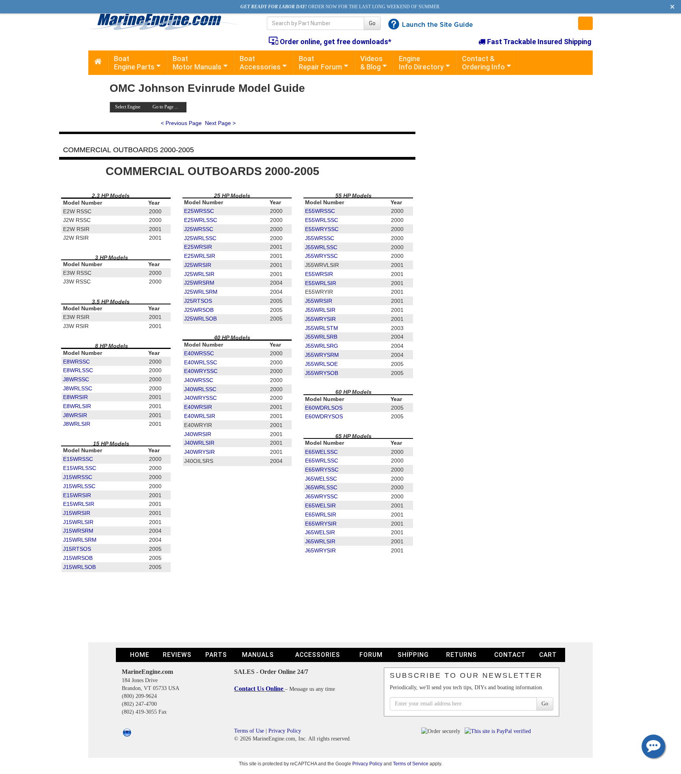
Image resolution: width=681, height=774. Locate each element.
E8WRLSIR (77, 406)
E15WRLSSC (79, 468)
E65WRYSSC (322, 469)
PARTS (216, 654)
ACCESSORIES (317, 654)
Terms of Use (249, 731)
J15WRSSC (77, 477)
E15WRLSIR (78, 504)
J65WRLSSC (321, 487)
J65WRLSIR (320, 541)
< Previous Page (181, 123)
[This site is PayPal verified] (499, 731)
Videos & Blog (371, 62)
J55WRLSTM (321, 328)
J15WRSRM (78, 531)
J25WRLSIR (199, 274)
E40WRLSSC (200, 362)
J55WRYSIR (320, 319)
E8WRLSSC (78, 370)
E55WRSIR (319, 274)
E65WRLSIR (320, 514)
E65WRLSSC (321, 460)
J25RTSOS (198, 301)
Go (372, 23)
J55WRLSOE (321, 364)
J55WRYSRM (322, 355)
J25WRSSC (198, 229)
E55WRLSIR (320, 283)
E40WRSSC (199, 353)
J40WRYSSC (200, 398)
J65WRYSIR (320, 550)
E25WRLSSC (200, 220)
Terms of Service (410, 763)
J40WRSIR (197, 434)
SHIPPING (413, 654)
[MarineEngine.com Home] (168, 21)
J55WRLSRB (321, 337)
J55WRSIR (318, 301)
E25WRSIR (198, 247)
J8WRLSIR (76, 424)
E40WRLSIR (199, 416)
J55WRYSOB (321, 373)
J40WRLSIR (199, 443)
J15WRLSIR (78, 522)
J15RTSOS (77, 549)
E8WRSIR (75, 397)
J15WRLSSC (79, 486)
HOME (139, 654)
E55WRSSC (320, 211)
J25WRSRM (199, 283)
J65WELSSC (321, 479)
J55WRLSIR (320, 310)
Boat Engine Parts (134, 62)
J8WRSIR (75, 415)
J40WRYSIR (199, 452)
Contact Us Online (259, 688)
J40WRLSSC (200, 389)
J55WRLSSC (321, 247)
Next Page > (220, 123)
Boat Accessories (260, 62)
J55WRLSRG (321, 346)
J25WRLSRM (201, 292)
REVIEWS (177, 654)
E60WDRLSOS (323, 408)
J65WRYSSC (321, 496)
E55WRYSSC (322, 229)
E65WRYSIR (321, 523)
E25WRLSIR (199, 256)
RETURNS (461, 654)
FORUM (371, 654)
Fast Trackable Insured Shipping (539, 41)
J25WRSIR (197, 265)
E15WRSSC (78, 459)
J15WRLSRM (80, 540)
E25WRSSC (199, 211)
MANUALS (258, 654)
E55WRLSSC (321, 220)
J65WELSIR (320, 532)
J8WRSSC (76, 379)
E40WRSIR (198, 407)
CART (548, 654)
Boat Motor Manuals (197, 62)
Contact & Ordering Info (483, 62)
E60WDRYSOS (324, 416)
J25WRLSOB (200, 318)
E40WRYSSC (201, 371)
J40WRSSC (198, 380)
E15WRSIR (77, 495)
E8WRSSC (76, 361)
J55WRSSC (319, 238)
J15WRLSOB (79, 567)
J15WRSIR (76, 513)
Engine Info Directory (421, 62)
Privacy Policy (284, 731)
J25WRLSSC (200, 238)
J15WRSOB (78, 558)
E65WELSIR (320, 505)
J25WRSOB (199, 310)
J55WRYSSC (321, 256)
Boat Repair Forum (320, 62)
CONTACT (510, 654)
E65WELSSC (321, 452)
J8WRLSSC (77, 388)
